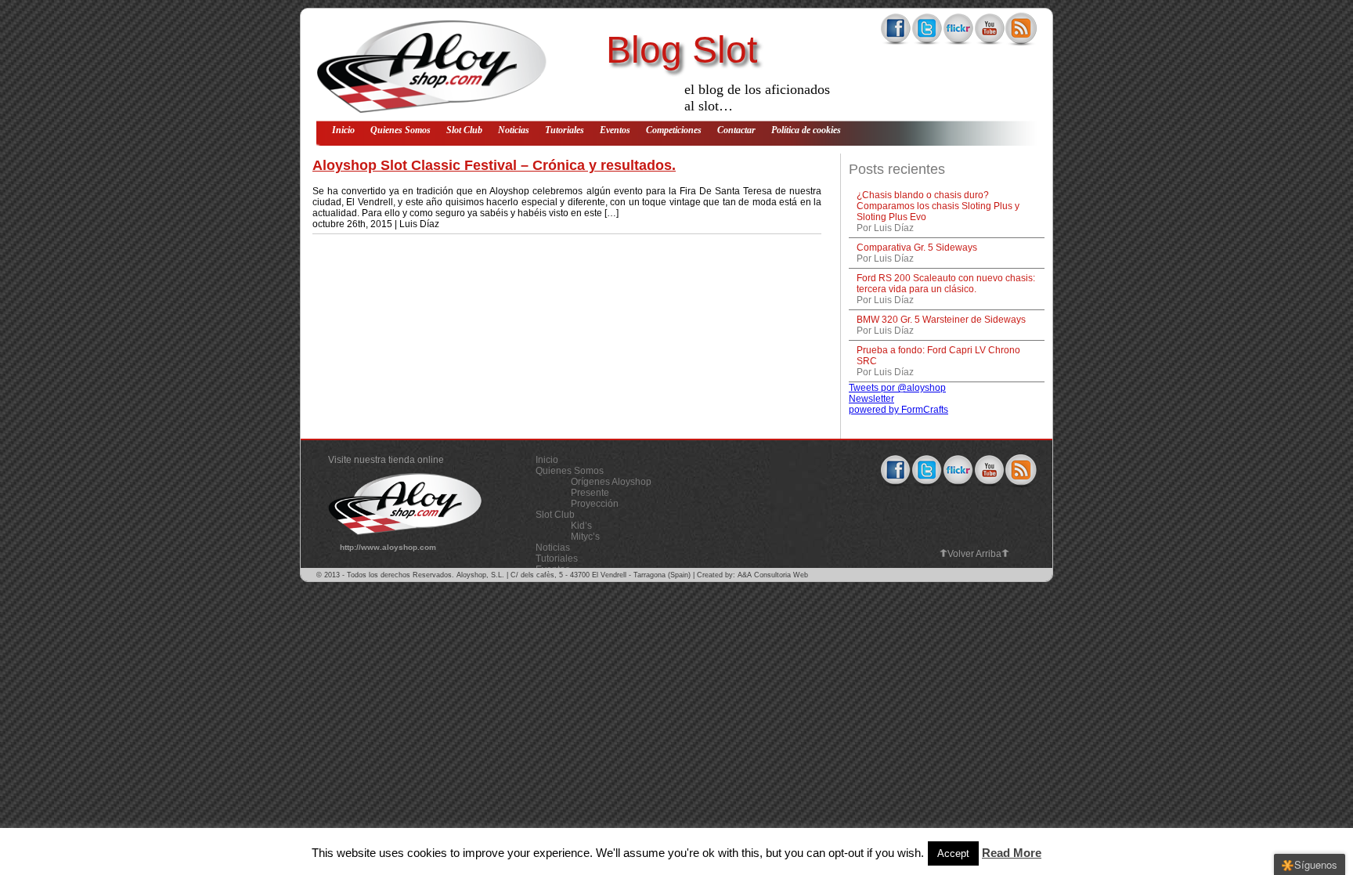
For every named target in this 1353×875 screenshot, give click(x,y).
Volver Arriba (974, 553)
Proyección (595, 503)
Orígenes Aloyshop (611, 481)
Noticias (513, 130)
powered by (898, 409)
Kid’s (581, 525)
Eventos (615, 130)
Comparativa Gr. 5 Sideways (917, 247)
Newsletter (871, 398)
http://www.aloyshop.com (388, 547)
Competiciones (674, 130)
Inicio (343, 130)
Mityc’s (585, 536)
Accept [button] (953, 853)
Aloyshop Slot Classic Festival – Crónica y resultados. (494, 165)
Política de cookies (806, 130)
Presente (590, 492)
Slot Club (464, 130)
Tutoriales (564, 130)
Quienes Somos (400, 130)
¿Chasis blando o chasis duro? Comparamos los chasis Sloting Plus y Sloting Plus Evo (938, 206)
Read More (1011, 852)
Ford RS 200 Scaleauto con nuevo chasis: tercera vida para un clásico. (946, 284)
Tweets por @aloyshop (897, 387)
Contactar (736, 130)
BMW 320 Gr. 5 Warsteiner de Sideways (941, 319)
